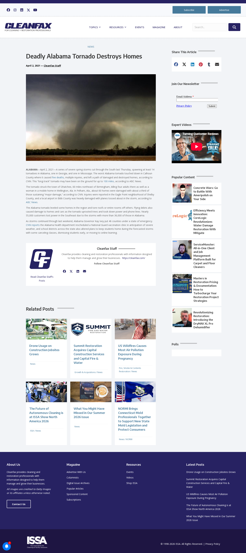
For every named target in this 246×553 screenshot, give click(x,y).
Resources (116, 27)
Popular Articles (75, 488)
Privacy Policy (212, 543)
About (178, 27)
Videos (130, 477)
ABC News (31, 202)
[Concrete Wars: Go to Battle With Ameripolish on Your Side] (196, 193)
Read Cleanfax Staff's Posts (41, 278)
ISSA (32, 430)
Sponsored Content (77, 494)
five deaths (58, 177)
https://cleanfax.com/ (133, 258)
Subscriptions (74, 499)
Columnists (73, 477)
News (91, 46)
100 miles (109, 181)
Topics (94, 27)
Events (139, 27)
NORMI (129, 439)
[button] (8, 10)
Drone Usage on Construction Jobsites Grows (44, 350)
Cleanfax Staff (52, 65)
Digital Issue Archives (78, 483)
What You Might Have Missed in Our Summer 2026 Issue (89, 413)
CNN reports (33, 225)
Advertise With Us (76, 472)
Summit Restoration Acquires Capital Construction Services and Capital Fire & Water (89, 354)
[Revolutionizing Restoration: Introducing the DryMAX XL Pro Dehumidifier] (196, 320)
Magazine (159, 27)
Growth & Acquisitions (85, 372)
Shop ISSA (131, 483)
